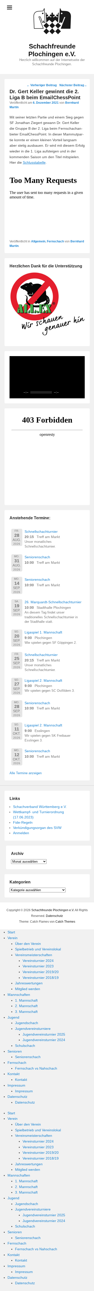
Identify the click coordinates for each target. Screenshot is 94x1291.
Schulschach (25, 1046)
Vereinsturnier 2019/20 (41, 972)
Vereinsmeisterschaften (33, 955)
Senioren (15, 1051)
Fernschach (55, 241)
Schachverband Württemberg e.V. (40, 807)
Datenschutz (54, 916)
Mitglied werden (27, 989)
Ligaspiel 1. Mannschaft (43, 632)
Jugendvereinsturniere (33, 1029)
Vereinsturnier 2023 (38, 966)
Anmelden (21, 833)
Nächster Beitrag (73, 85)
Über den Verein (28, 944)
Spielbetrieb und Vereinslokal (38, 949)
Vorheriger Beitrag (42, 85)
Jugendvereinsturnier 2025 (44, 1034)
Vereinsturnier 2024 (38, 961)
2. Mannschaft (26, 1006)
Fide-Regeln (23, 822)
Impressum (16, 1085)
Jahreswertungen (29, 983)
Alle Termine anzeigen (26, 773)
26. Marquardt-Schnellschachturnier (53, 602)
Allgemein (38, 241)
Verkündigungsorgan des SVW (37, 828)
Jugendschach (26, 1023)
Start (11, 932)
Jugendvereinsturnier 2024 (44, 1040)
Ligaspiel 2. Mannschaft (43, 680)
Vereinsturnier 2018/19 (41, 978)
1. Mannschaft (26, 1000)
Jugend (13, 1017)
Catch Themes (65, 921)
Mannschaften (19, 995)
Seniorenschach (37, 557)
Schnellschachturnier (41, 532)
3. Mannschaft (26, 1012)
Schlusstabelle (34, 162)
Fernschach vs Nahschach (36, 1068)
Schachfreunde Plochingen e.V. (52, 50)
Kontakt (14, 1074)
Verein (13, 938)
